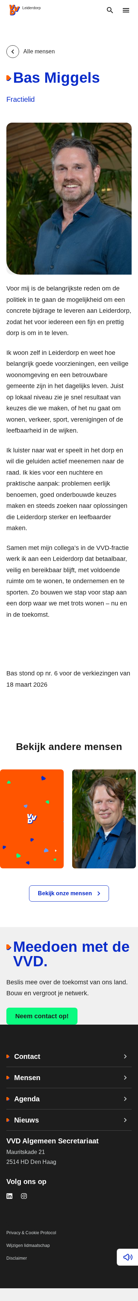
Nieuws (26, 1120)
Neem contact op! (42, 1016)
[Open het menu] (126, 10)
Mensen (27, 1078)
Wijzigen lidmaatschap (28, 1245)
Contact (27, 1056)
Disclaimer (16, 1258)
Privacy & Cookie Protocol (31, 1232)
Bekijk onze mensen (65, 893)
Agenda (27, 1099)
